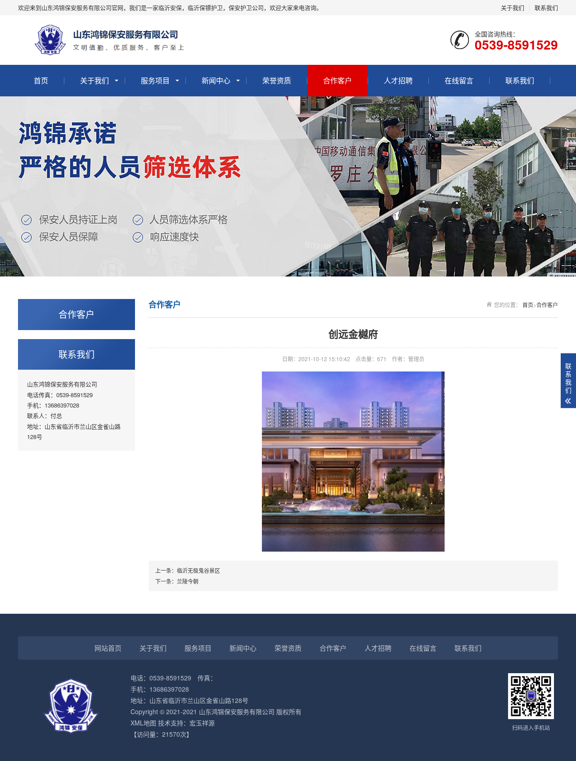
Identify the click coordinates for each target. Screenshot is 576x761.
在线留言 (459, 80)
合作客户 (337, 80)
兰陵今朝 (187, 581)
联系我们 (546, 7)
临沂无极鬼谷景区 (198, 570)
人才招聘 (398, 80)
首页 (41, 80)
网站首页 (108, 647)
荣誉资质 (276, 80)
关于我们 (512, 7)
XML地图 (143, 722)
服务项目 (155, 80)
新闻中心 (216, 80)
